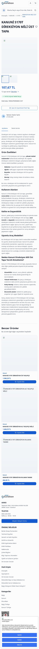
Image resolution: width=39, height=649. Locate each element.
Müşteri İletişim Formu (19, 521)
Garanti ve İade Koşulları (9, 537)
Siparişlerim (5, 574)
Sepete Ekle (20, 382)
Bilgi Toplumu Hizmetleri (9, 555)
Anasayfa (4, 16)
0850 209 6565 (6, 514)
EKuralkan (5, 601)
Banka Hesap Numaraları (9, 531)
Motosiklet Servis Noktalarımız (11, 583)
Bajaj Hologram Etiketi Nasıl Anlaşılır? (13, 586)
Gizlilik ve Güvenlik (7, 540)
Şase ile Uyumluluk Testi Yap (21, 108)
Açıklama (5, 128)
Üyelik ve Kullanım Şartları (10, 558)
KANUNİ (11, 16)
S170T (18, 16)
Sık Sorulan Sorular (8, 562)
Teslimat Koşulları (7, 534)
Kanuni (4, 598)
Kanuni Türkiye (6, 607)
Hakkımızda (5, 549)
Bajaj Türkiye (6, 604)
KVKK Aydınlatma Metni (9, 543)
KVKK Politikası (6, 546)
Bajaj (3, 595)
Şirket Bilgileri (6, 552)
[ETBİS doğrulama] (19, 615)
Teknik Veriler (15, 128)
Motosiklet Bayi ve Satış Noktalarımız (13, 580)
